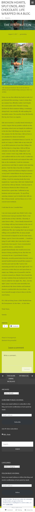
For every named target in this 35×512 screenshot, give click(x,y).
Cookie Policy (9, 504)
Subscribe (17, 422)
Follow (17, 492)
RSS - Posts (6, 434)
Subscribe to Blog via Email (12, 400)
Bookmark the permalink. (9, 340)
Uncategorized (11, 338)
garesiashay (23, 34)
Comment (27, 369)
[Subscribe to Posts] (2, 434)
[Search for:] (12, 18)
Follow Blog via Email (10, 473)
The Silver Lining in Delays (11, 378)
